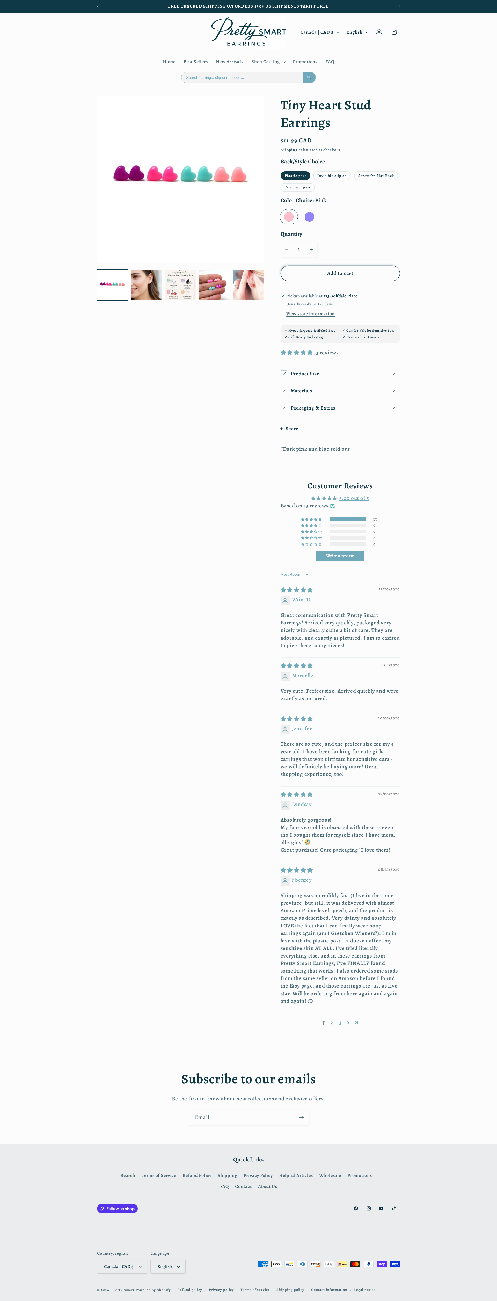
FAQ (224, 1186)
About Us (267, 1186)
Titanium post (298, 187)
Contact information (329, 1289)
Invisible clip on (332, 175)
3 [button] (340, 1022)
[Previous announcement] (98, 6)
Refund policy (189, 1289)
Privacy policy (221, 1289)
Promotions (359, 1175)
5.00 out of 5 (354, 498)
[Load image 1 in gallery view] (112, 285)
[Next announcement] (399, 6)
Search (128, 1175)
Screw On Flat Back (376, 175)
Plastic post (295, 175)
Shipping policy (290, 1289)
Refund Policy (196, 1175)
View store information (310, 314)
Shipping (289, 149)
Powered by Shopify (153, 1289)
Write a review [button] (340, 556)
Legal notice (365, 1289)
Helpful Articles (296, 1175)
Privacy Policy (258, 1175)
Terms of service (255, 1289)
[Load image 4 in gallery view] (214, 285)
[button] (268, 62)
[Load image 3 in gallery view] (180, 285)
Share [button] (292, 429)
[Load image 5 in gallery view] (248, 285)
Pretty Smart (123, 1289)
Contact (243, 1186)
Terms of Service (159, 1175)
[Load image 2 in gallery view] (146, 285)
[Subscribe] (301, 1117)
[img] (297, 590)
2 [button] (332, 1022)
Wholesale (330, 1175)
